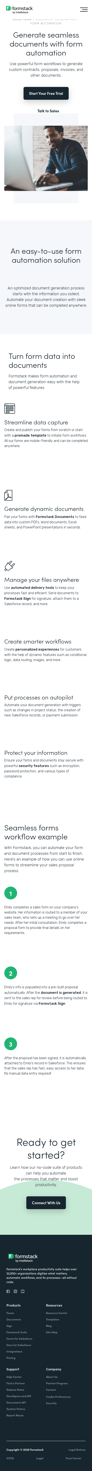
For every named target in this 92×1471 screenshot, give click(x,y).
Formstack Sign (17, 599)
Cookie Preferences (58, 1397)
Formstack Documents (55, 517)
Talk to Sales (48, 110)
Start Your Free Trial (46, 93)
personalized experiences (37, 649)
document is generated (61, 993)
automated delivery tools (32, 588)
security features (34, 766)
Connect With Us (46, 1202)
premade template (30, 435)
